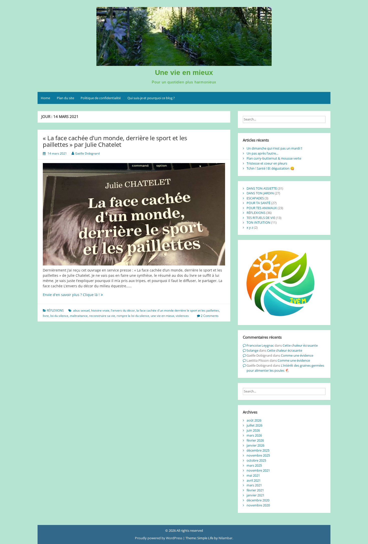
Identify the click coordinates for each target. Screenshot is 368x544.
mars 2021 (254, 485)
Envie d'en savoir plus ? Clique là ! (80, 294)
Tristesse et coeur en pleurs (267, 163)
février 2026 (255, 440)
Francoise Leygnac (260, 345)
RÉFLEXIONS (55, 310)
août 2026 (254, 420)
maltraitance (79, 316)
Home (45, 98)
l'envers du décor (123, 310)
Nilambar (225, 538)
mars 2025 (254, 465)
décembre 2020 (258, 500)
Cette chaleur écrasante (300, 345)
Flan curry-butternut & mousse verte (274, 158)
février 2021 (255, 490)
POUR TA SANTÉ (258, 203)
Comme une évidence (297, 355)
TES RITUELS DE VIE (261, 217)
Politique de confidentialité (101, 98)
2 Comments (210, 316)
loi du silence (59, 316)
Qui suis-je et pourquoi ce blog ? (151, 98)
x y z (250, 227)
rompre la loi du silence (133, 316)
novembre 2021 (258, 470)
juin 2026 (253, 430)
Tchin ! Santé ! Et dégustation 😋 (270, 168)
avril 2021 (254, 480)
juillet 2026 (254, 425)
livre (46, 316)
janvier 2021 (255, 495)
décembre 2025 (258, 450)
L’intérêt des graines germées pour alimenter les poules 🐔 (285, 368)
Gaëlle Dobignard (87, 153)
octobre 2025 (256, 460)
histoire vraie (100, 310)
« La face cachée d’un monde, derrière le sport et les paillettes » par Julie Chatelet (115, 141)
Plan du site (65, 98)
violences (182, 316)
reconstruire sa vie (102, 316)
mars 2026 (254, 435)
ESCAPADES (255, 198)
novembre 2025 (258, 455)
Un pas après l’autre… (262, 153)
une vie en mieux (162, 316)
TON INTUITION (258, 222)
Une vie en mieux (184, 72)
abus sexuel (81, 310)
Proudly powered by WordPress (159, 538)
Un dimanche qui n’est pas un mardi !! (274, 148)
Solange (252, 350)
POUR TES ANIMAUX (262, 208)
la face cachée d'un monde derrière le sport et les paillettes (177, 310)
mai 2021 (253, 475)
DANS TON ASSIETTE (262, 188)
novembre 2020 (258, 505)
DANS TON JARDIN (260, 193)
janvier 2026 (255, 445)
